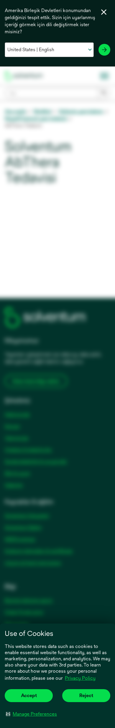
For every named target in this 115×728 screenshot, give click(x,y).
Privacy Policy (80, 678)
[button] (31, 714)
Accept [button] (29, 695)
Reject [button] (86, 695)
